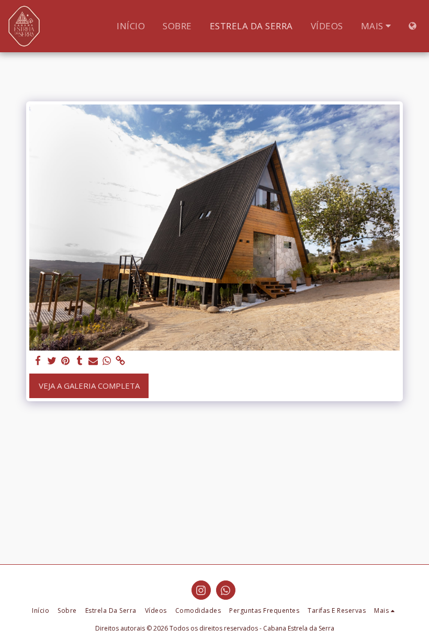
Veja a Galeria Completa (89, 385)
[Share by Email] (93, 361)
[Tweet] (52, 361)
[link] (121, 361)
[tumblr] (79, 361)
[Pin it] (66, 361)
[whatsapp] (107, 361)
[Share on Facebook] (38, 361)
